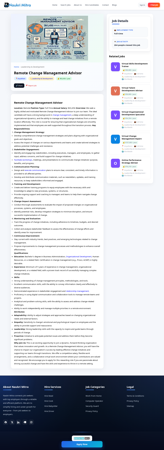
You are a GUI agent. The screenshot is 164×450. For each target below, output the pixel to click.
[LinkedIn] (18, 422)
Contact (105, 5)
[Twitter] (12, 422)
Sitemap (130, 406)
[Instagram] (31, 422)
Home (54, 5)
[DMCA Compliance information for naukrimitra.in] (82, 438)
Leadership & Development (42, 78)
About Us (78, 5)
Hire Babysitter (51, 406)
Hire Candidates (92, 5)
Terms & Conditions (135, 395)
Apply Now (82, 444)
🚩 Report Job (31, 85)
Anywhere (21, 78)
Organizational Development (78, 256)
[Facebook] (5, 422)
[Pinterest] (24, 422)
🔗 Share (19, 85)
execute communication (35, 170)
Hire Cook (48, 401)
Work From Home (93, 395)
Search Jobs (66, 5)
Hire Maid (48, 395)
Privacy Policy (92, 411)
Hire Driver (49, 411)
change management (62, 115)
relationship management (77, 291)
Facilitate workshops (23, 159)
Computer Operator (94, 401)
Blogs (114, 5)
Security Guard (92, 406)
